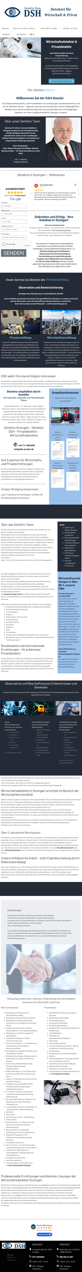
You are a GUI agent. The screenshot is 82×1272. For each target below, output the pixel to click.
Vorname (4, 202)
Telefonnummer (7, 226)
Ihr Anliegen (5, 234)
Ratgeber (10, 1255)
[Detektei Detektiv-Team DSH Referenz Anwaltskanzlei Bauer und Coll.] (57, 450)
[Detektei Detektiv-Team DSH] (41, 12)
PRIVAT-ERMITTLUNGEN (49, 28)
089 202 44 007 (66, 1257)
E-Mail (3, 218)
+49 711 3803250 (26, 445)
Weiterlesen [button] (38, 202)
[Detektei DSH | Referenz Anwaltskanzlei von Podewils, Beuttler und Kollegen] (73, 481)
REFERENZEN (21, 34)
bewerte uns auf (43, 1234)
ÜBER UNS (5, 28)
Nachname (5, 210)
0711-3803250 (38, 1257)
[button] (80, 194)
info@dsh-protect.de (21, 162)
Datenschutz (11, 1260)
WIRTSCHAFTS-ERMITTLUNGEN (23, 28)
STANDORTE (6, 34)
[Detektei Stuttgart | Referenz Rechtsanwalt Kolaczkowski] (57, 478)
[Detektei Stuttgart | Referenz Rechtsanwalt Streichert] (73, 448)
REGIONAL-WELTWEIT (70, 28)
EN (34, 34)
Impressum (11, 1257)
